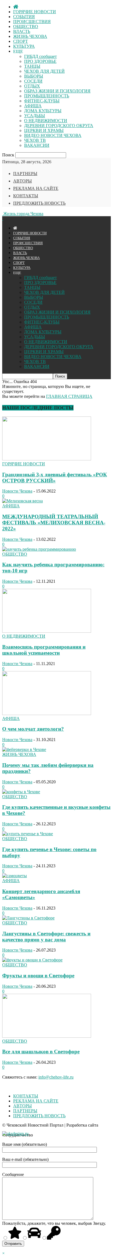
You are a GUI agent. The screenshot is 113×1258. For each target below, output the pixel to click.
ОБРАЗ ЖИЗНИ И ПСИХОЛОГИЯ (57, 91)
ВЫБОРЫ (33, 76)
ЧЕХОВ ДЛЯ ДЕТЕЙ (44, 71)
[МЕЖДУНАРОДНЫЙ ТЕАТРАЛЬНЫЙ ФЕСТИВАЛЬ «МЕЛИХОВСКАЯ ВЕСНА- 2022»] (22, 501)
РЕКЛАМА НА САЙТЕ (35, 188)
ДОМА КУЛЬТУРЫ (42, 110)
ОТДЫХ (32, 86)
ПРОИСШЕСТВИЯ (32, 21)
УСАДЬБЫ (34, 115)
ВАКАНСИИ (36, 145)
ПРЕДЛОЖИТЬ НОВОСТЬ (39, 203)
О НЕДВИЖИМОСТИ (45, 120)
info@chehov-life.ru (56, 1077)
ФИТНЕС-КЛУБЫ (42, 100)
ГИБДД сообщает (40, 56)
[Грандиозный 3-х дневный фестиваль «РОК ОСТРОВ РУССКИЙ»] (46, 459)
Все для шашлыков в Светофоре (41, 1051)
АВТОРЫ (22, 181)
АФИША (33, 105)
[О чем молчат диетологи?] (46, 713)
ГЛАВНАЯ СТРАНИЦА (69, 396)
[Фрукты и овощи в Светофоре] (32, 960)
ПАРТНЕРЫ (25, 173)
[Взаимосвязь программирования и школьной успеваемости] (46, 631)
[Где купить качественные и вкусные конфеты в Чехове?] (21, 791)
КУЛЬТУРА (24, 46)
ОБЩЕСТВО (25, 26)
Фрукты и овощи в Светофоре (38, 975)
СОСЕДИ (33, 81)
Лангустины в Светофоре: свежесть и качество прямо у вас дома (46, 936)
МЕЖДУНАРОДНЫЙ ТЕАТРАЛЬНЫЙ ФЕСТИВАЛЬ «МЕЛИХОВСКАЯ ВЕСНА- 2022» (53, 522)
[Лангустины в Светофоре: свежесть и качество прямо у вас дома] (28, 918)
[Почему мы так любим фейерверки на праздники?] (24, 749)
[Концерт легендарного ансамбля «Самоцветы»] (14, 875)
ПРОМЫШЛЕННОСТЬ (46, 96)
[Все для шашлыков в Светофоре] (46, 1036)
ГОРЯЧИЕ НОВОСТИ (34, 11)
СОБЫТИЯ (24, 16)
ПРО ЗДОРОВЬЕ (40, 61)
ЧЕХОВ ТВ (35, 140)
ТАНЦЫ (32, 66)
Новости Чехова (17, 491)
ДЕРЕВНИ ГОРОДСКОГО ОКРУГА (58, 125)
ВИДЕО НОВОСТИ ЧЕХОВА (52, 135)
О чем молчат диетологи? (33, 729)
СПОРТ (20, 41)
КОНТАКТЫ (25, 195)
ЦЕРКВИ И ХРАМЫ (44, 130)
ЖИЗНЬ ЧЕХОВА (30, 36)
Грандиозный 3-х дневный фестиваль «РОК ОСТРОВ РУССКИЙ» (54, 477)
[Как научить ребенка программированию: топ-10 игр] (39, 549)
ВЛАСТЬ (21, 31)
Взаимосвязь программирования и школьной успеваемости (44, 650)
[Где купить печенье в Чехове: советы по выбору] (27, 833)
